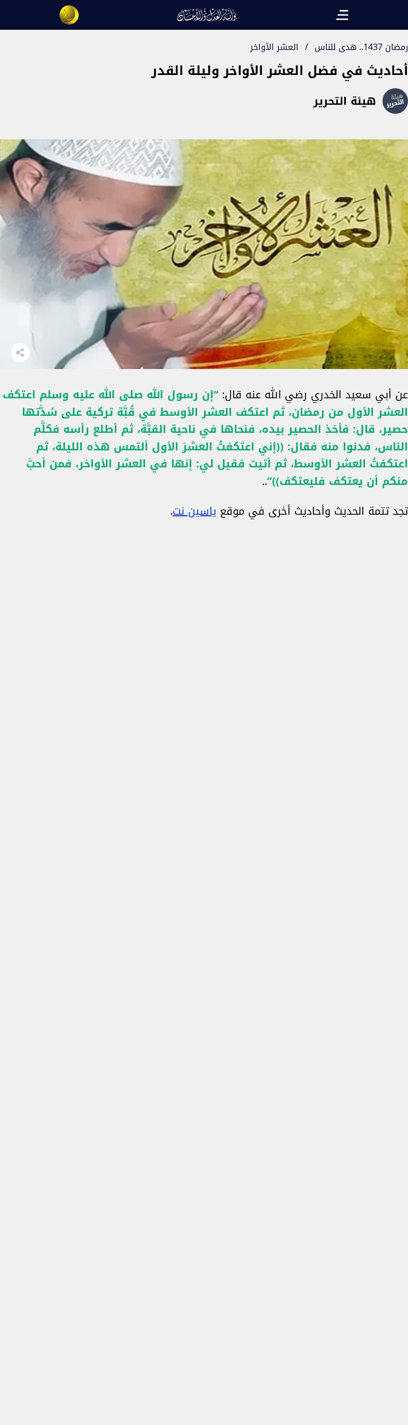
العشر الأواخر (274, 47)
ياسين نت (194, 511)
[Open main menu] (342, 15)
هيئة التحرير (344, 101)
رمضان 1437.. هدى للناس (361, 47)
